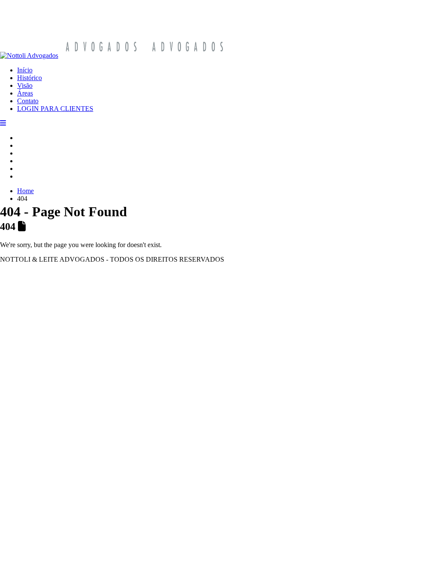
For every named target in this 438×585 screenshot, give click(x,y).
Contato (27, 100)
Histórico (29, 77)
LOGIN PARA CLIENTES (55, 108)
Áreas (25, 93)
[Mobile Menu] (3, 123)
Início (25, 70)
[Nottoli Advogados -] (115, 55)
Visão (25, 85)
